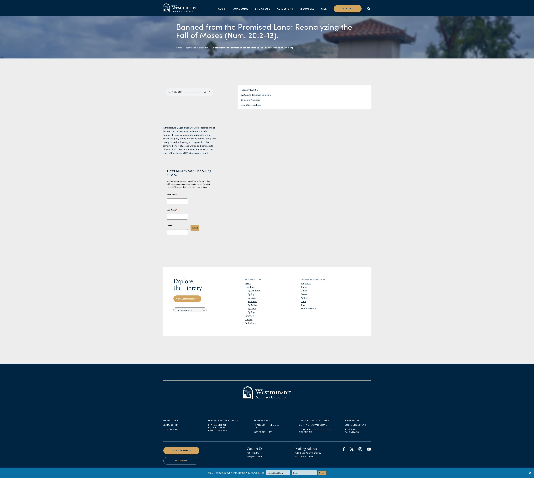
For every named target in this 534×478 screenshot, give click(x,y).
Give (324, 8)
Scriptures (306, 283)
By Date (252, 308)
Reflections (250, 322)
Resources (307, 8)
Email (170, 225)
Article (248, 283)
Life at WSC (262, 8)
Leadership (170, 424)
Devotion (203, 47)
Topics (304, 286)
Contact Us (170, 429)
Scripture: (246, 99)
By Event (252, 297)
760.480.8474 (253, 452)
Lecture (248, 319)
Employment (171, 420)
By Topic (252, 294)
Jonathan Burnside (261, 94)
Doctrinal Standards (223, 420)
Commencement (355, 424)
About (222, 8)
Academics (240, 8)
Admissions (285, 8)
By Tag (251, 312)
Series (304, 294)
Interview (249, 315)
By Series (252, 301)
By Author (252, 305)
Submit (195, 227)
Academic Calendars (351, 430)
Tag (303, 305)
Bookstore (352, 420)
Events (304, 290)
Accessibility (263, 432)
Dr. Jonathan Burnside (188, 127)
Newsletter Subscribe (314, 420)
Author (304, 297)
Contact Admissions (313, 424)
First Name (172, 194)
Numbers (255, 99)
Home (179, 47)
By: (242, 94)
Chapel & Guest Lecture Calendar (315, 430)
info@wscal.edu (255, 456)
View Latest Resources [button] (187, 298)
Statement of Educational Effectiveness (217, 427)
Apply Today (181, 461)
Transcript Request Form (267, 426)
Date (303, 301)
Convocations (254, 104)
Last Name (172, 209)
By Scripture (254, 290)
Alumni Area (262, 420)
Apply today (347, 9)
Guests (247, 94)
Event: (244, 104)
